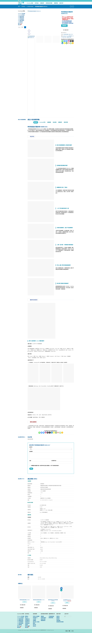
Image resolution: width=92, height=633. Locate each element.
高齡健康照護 (51, 617)
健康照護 (56, 3)
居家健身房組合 (43, 617)
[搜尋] (73, 3)
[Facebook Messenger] (66, 41)
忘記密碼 (34, 619)
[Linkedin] (62, 43)
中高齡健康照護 (51, 616)
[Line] (62, 41)
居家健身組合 (27, 623)
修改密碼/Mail (35, 617)
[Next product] (71, 6)
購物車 (34, 623)
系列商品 (36, 3)
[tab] (35, 122)
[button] (69, 3)
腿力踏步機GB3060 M (67, 599)
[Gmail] (69, 43)
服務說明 (42, 3)
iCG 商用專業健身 (21, 19)
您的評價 (31, 451)
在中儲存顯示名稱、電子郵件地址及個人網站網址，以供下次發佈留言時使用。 (45, 465)
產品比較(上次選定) (36, 621)
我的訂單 (34, 624)
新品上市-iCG (20, 23)
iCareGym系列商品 (20, 617)
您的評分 (30, 447)
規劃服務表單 (43, 620)
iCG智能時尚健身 (30, 6)
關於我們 (61, 3)
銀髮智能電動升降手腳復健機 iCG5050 (53, 600)
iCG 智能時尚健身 (21, 16)
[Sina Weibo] (64, 43)
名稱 (30, 460)
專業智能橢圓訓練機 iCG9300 (25, 599)
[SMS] (71, 43)
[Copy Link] (73, 43)
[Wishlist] (71, 3)
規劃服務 (42, 616)
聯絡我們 (58, 617)
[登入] (67, 3)
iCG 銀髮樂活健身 (21, 17)
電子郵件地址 (54, 460)
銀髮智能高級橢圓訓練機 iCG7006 (38, 599)
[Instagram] (69, 41)
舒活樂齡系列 (27, 620)
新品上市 (26, 617)
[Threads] (73, 41)
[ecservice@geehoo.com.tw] (69, 1)
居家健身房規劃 (49, 3)
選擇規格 (67, 602)
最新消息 (58, 616)
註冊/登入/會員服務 (36, 616)
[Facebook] (64, 41)
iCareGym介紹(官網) (21, 13)
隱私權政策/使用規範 (60, 621)
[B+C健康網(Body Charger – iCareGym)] (21, 3)
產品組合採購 (43, 619)
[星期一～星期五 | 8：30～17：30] (71, 1)
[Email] (66, 43)
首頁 (19, 6)
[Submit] (25, 27)
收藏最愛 (34, 620)
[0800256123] (73, 1)
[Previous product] (73, 6)
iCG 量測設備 (19, 624)
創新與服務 (58, 620)
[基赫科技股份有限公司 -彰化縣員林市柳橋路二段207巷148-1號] (67, 1)
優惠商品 (26, 616)
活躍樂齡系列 (27, 619)
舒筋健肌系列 (27, 621)
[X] (71, 41)
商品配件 (26, 624)
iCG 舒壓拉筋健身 (21, 20)
